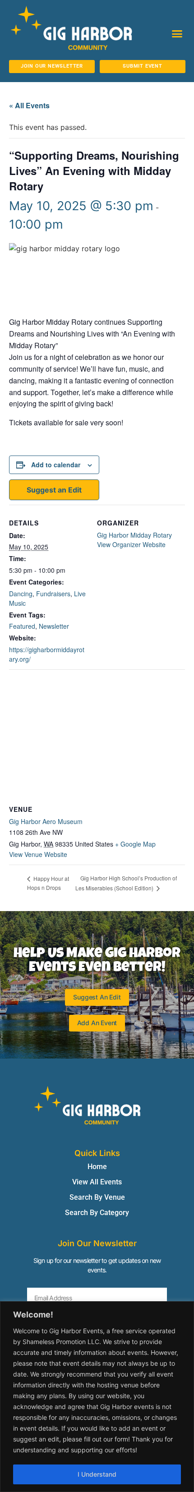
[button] (177, 33)
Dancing (20, 593)
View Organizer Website (131, 544)
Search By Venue (97, 1197)
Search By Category (97, 1212)
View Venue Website (38, 854)
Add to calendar (55, 464)
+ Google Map (135, 843)
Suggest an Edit (54, 489)
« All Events (29, 105)
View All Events (97, 1182)
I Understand (97, 1474)
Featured (22, 626)
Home (97, 1166)
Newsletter (54, 626)
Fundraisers (53, 593)
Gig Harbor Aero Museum (46, 821)
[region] (97, 1396)
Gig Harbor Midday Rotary (134, 534)
